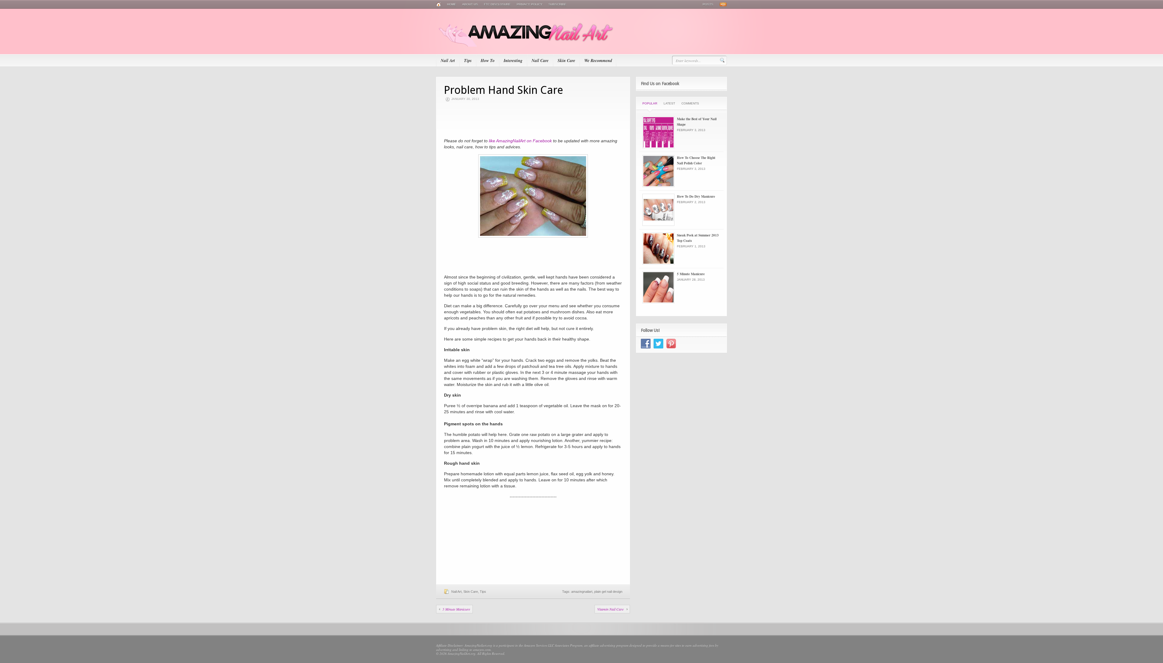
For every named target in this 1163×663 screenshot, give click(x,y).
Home (451, 4)
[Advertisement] (533, 119)
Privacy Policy (529, 4)
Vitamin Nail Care (610, 609)
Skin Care (566, 61)
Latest (669, 103)
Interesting (513, 61)
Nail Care (540, 61)
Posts (708, 4)
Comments (690, 103)
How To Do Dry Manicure (696, 196)
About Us (470, 4)
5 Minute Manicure (456, 609)
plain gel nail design (608, 591)
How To (488, 61)
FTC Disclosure (497, 4)
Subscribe (557, 4)
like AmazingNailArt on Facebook (520, 140)
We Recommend (598, 61)
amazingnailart (581, 591)
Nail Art (448, 61)
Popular (649, 103)
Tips (468, 61)
